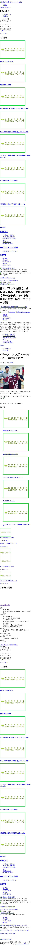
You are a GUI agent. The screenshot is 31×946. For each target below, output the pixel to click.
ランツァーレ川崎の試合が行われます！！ (13, 477)
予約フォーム (7, 14)
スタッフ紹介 (7, 261)
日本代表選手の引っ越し (9, 501)
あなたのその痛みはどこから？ (10, 454)
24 (2, 30)
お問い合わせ (7, 265)
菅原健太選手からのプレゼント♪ (10, 430)
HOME (5, 258)
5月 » (5, 33)
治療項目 (4, 232)
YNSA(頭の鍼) (7, 242)
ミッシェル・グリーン (22, 943)
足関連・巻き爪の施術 (9, 238)
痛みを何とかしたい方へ (10, 251)
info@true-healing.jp (7, 277)
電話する (5, 16)
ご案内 (3, 255)
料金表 (5, 263)
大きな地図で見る (5, 605)
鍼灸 (4, 240)
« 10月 (1, 33)
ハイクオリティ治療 (9, 247)
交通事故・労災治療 (9, 235)
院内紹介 (5, 260)
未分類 (11, 362)
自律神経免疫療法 (8, 243)
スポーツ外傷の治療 (9, 237)
